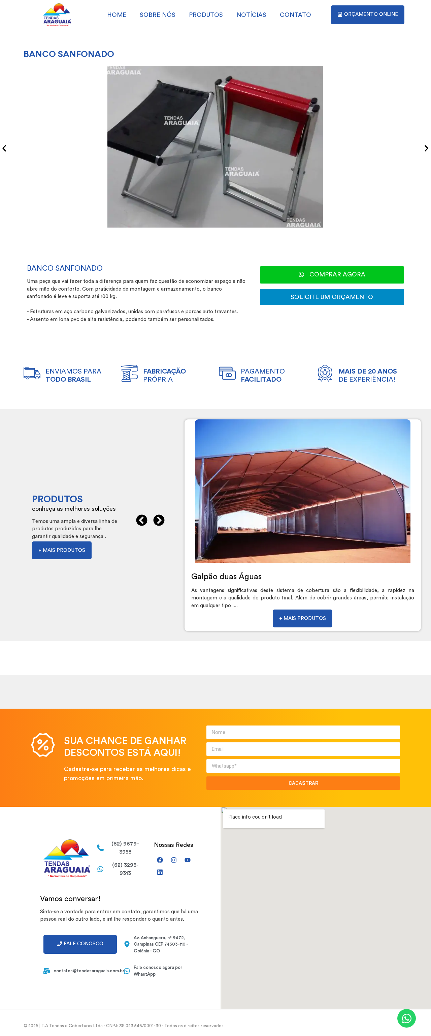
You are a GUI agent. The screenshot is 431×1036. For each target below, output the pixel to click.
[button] (4, 148)
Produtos (206, 15)
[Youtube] (187, 860)
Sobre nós (157, 15)
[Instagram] (174, 860)
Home (116, 15)
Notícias (251, 15)
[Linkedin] (160, 872)
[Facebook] (160, 860)
